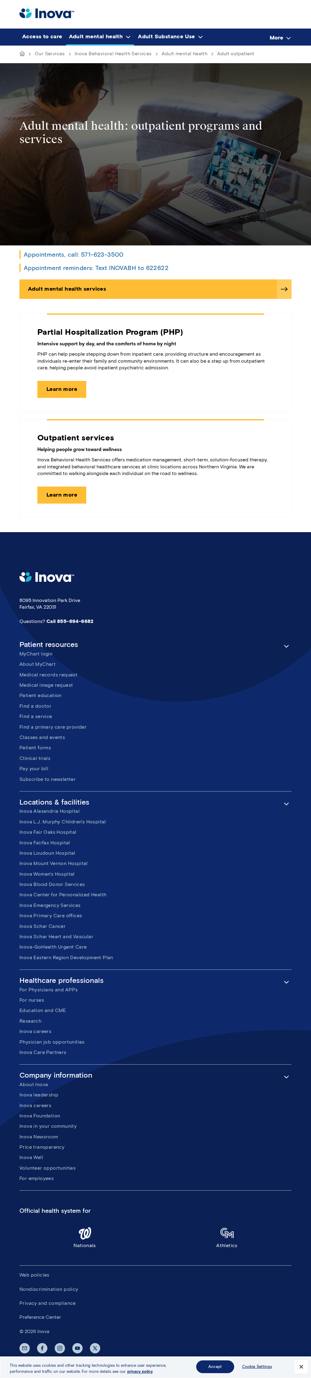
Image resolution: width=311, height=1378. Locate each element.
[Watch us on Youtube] (77, 1348)
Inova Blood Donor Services (52, 884)
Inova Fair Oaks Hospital (48, 832)
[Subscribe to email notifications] (24, 1348)
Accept (215, 1366)
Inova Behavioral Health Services (113, 53)
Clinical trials (34, 758)
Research (30, 1021)
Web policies (34, 1275)
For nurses (31, 1000)
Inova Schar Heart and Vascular (56, 936)
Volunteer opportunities (47, 1168)
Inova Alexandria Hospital (49, 811)
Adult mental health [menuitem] (96, 36)
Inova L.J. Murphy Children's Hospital (62, 822)
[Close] (301, 1366)
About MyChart (37, 664)
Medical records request (48, 675)
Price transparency (41, 1147)
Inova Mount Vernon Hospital (53, 863)
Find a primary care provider (53, 727)
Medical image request (46, 685)
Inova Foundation (39, 1116)
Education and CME (42, 1010)
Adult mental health (185, 53)
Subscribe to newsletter (47, 779)
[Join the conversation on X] (95, 1348)
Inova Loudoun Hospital (47, 853)
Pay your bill (33, 768)
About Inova (33, 1084)
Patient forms (35, 748)
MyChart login (36, 654)
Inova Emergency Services (50, 905)
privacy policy (140, 1371)
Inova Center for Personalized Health (62, 895)
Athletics (227, 1245)
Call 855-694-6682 (70, 621)
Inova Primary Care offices (50, 915)
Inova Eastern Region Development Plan (66, 957)
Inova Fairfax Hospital (44, 843)
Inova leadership (38, 1095)
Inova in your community (48, 1126)
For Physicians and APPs (48, 990)
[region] (155, 1367)
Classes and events (42, 737)
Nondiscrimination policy (48, 1289)
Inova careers (35, 1031)
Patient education (40, 695)
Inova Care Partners (43, 1052)
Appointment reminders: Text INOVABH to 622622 (96, 268)
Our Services (50, 53)
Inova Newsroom (38, 1137)
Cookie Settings (257, 1366)
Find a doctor (35, 706)
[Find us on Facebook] (42, 1348)
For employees (36, 1178)
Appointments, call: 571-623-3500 (74, 254)
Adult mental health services (67, 289)
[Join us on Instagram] (60, 1348)
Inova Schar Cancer (42, 926)
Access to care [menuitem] (42, 36)
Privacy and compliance (47, 1303)
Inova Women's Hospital (47, 874)
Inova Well (31, 1157)
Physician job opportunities (52, 1042)
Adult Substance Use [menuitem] (166, 36)
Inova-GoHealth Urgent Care (53, 947)
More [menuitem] (276, 37)
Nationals (84, 1245)
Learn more (61, 389)
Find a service (35, 716)
